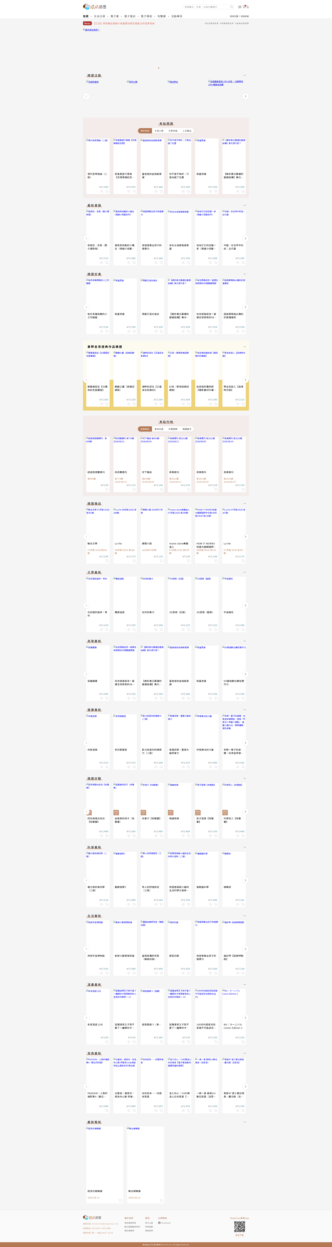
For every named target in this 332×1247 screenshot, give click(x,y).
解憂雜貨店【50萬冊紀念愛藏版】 (98, 388)
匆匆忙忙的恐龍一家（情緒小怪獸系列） (206, 248)
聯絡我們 (149, 1230)
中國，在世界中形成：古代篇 (233, 246)
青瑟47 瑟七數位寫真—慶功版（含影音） (234, 1096)
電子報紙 (146, 16)
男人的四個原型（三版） (150, 888)
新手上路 (149, 1223)
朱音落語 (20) (95, 1024)
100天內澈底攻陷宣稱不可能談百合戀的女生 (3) (206, 1028)
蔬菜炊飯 (174, 955)
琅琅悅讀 (234, 16)
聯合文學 (92, 543)
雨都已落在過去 (150, 314)
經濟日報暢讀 (95, 1191)
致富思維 (201, 174)
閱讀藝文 (187, 429)
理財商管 (145, 130)
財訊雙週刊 (121, 472)
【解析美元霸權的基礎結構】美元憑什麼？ (233, 177)
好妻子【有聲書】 (152, 818)
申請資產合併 (227, 23)
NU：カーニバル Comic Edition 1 (233, 1026)
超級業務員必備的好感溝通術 (233, 315)
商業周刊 (174, 472)
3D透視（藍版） (205, 612)
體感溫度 (120, 612)
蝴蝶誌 (227, 887)
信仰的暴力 (148, 612)
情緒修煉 (174, 818)
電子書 (114, 16)
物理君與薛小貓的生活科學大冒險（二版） (179, 890)
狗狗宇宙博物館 (96, 955)
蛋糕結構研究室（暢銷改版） (150, 957)
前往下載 (240, 1235)
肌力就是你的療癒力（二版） (152, 751)
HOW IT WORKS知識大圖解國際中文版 (206, 547)
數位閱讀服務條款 (132, 1226)
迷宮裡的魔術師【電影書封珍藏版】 (205, 390)
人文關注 (187, 130)
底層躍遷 (92, 681)
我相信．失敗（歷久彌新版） (97, 246)
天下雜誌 (147, 472)
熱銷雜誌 (145, 429)
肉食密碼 (92, 749)
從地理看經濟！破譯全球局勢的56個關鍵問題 (206, 317)
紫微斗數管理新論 (124, 955)
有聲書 (161, 16)
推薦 (86, 16)
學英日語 (159, 429)
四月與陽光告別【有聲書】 (96, 820)
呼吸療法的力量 (205, 749)
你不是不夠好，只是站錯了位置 (179, 175)
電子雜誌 (130, 16)
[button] (86, 96)
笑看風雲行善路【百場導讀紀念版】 (123, 177)
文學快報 (173, 130)
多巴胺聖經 (121, 749)
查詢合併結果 (243, 23)
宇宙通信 (229, 612)
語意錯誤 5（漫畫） (153, 1024)
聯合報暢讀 (134, 1191)
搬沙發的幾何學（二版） (96, 888)
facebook (166, 1223)
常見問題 (149, 1226)
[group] (166, 49)
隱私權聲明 (129, 1230)
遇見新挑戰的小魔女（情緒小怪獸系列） (124, 248)
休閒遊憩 (173, 429)
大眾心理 (159, 130)
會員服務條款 (130, 1223)
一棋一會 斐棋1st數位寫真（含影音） (206, 1096)
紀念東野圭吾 (212, 23)
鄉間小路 (147, 543)
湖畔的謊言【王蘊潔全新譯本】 (152, 388)
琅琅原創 (245, 16)
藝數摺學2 (120, 887)
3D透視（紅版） (178, 612)
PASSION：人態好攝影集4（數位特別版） (98, 1096)
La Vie (118, 543)
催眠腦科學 (202, 887)
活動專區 (177, 16)
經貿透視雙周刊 (96, 472)
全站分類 (99, 16)
